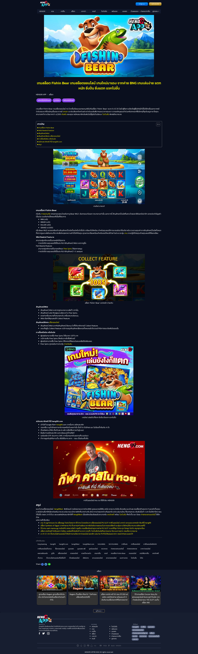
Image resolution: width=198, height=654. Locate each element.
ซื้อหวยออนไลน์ (60, 549)
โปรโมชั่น (104, 11)
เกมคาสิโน (98, 553)
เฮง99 (135, 636)
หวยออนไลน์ (74, 553)
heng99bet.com (88, 544)
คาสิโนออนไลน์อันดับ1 (150, 544)
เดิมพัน (64, 114)
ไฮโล (141, 558)
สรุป (40, 144)
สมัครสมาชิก (155, 4)
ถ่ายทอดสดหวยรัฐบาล (140, 633)
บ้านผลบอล (134, 11)
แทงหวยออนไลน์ (111, 558)
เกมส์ (93, 11)
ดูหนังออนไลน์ (93, 549)
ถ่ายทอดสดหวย (132, 549)
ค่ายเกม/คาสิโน (145, 11)
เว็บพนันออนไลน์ (74, 558)
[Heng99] (86, 4)
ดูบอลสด (57, 100)
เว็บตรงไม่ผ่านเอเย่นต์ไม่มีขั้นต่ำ (56, 558)
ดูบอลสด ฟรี (81, 549)
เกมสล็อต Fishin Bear (46, 127)
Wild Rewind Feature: (46, 130)
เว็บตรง (40, 558)
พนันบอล (114, 11)
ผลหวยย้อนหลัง (43, 553)
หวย (52, 11)
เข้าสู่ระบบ (142, 4)
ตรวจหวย (104, 549)
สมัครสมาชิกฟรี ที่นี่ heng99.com (50, 141)
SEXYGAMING (113, 544)
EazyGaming (42, 544)
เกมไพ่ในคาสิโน (144, 553)
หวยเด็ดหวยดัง (86, 553)
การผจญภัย (45, 213)
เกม (125, 233)
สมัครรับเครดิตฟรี (44, 100)
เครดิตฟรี (110, 514)
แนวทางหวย (124, 558)
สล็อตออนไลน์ (54, 322)
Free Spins (68, 248)
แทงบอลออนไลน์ (97, 558)
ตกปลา (65, 111)
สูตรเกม (155, 11)
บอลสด (124, 11)
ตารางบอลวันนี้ (154, 636)
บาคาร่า (83, 11)
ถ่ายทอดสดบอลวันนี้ (148, 514)
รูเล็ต (53, 553)
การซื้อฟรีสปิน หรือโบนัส (47, 138)
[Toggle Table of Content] (157, 124)
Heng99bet (58, 509)
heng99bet (75, 544)
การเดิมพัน (68, 344)
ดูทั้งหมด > (99, 611)
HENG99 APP (41, 94)
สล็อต (73, 11)
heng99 (59, 424)
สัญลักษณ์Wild (44, 133)
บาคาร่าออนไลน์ (145, 549)
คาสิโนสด (125, 544)
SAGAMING (101, 544)
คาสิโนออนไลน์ (135, 544)
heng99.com (63, 544)
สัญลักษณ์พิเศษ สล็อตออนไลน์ (49, 136)
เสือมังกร (86, 558)
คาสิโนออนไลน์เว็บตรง (45, 549)
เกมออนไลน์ (132, 553)
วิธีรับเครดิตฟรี (68, 100)
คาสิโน (63, 11)
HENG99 (42, 11)
